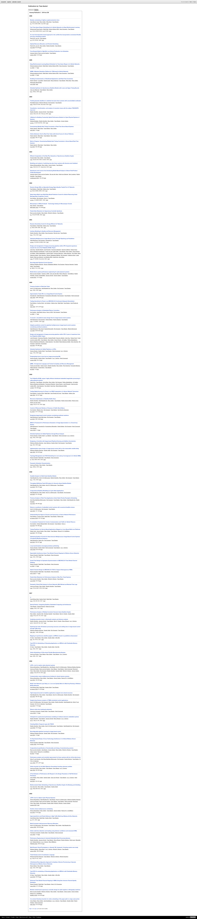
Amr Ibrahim (33, 198)
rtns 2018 (32, 487)
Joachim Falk (40, 613)
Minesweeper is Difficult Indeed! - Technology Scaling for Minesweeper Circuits (51, 203)
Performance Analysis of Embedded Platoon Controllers (44, 310)
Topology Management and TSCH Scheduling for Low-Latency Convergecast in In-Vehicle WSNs (55, 455)
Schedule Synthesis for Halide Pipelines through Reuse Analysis (47, 433)
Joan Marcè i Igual (34, 21)
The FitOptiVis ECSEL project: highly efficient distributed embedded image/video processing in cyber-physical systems (55, 379)
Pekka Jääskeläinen (41, 253)
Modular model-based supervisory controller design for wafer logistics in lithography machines (55, 889)
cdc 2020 (32, 330)
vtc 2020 (32, 314)
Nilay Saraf (41, 328)
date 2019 (32, 395)
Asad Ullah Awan (42, 417)
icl (30, 227)
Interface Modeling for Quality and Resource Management (45, 231)
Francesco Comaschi (35, 711)
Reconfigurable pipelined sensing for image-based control (45, 731)
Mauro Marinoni (54, 80)
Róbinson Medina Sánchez (36, 264)
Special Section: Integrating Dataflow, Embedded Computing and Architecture (50, 604)
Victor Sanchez (42, 255)
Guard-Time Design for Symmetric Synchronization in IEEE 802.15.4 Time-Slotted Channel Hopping (53, 561)
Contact (8, 917)
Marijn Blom (42, 849)
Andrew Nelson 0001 (54, 29)
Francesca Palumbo (56, 249)
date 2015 (32, 904)
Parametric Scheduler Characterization (40, 463)
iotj (31, 31)
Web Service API (24, 917)
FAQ (34, 917)
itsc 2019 (32, 411)
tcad (31, 159)
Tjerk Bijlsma (71, 273)
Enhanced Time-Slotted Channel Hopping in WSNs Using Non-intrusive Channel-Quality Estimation (53, 881)
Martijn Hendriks (50, 45)
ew (30, 819)
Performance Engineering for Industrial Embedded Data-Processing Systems (50, 838)
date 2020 (32, 297)
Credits (13, 917)
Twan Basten (55, 21)
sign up (36, 908)
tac (31, 214)
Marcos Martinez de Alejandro (37, 251)
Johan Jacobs (33, 751)
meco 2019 (33, 430)
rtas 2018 (32, 503)
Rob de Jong (57, 233)
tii (30, 459)
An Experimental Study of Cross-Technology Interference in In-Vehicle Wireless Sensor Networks (53, 739)
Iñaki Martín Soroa (41, 312)
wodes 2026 (33, 55)
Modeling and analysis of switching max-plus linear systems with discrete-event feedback (54, 163)
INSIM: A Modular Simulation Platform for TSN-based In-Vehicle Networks (49, 71)
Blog (30, 917)
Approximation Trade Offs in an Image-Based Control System (46, 293)
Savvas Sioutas (34, 351)
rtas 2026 (32, 47)
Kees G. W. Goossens (56, 884)
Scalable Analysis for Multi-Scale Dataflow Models (43, 476)
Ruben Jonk (33, 531)
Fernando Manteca (75, 365)
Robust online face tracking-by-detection (41, 709)
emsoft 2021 (33, 277)
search (19, 1)
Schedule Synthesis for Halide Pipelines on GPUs (43, 349)
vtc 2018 (32, 566)
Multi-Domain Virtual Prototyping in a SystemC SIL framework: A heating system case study (54, 847)
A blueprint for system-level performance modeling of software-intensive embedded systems (54, 716)
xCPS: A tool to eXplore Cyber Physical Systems (42, 797)
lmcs (31, 235)
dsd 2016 (32, 781)
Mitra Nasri (49, 21)
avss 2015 (32, 834)
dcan (31, 601)
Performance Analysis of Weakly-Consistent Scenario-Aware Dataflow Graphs (50, 612)
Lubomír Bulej (49, 253)
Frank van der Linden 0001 (52, 251)
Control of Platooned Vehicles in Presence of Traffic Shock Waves (47, 408)
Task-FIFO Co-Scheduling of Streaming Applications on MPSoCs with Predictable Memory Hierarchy (53, 644)
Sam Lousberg (72, 174)
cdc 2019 (32, 419)
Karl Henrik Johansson (63, 409)
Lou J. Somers (64, 351)
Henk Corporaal (75, 295)
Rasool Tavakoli (34, 457)
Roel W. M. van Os (34, 38)
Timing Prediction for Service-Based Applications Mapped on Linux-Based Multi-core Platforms (55, 529)
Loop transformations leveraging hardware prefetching (44, 545)
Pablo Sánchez (33, 367)
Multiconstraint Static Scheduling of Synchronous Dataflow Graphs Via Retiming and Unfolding (55, 784)
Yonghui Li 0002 (45, 273)
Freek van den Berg (35, 365)
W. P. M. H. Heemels (40, 704)
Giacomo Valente (66, 249)
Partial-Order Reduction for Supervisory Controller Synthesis (46, 211)
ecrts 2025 (32, 84)
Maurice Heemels (69, 264)
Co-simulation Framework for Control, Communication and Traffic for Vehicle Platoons (52, 522)
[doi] (47, 23)
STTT (31, 113)
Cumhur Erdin (40, 303)
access (32, 123)
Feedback (38, 917)
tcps (31, 444)
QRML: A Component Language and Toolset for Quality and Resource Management (52, 363)
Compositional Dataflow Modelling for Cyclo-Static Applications (47, 490)
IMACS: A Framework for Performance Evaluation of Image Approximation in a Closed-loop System (53, 423)
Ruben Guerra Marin (66, 400)
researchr (3, 1)
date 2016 (32, 770)
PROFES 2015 (33, 843)
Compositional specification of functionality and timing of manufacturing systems (51, 748)
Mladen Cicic (40, 409)
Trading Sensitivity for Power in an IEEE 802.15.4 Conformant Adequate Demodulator (52, 301)
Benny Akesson (63, 273)
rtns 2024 (32, 137)
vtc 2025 (32, 67)
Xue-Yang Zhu (33, 786)
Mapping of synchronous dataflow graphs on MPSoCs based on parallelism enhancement (53, 635)
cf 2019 (32, 387)
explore (9, 1)
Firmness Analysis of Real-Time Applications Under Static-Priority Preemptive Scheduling (53, 498)
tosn (31, 557)
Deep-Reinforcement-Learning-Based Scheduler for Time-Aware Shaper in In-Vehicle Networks (55, 64)
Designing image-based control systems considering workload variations (49, 415)
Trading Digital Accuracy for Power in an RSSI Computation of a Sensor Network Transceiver (54, 391)
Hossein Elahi (33, 157)
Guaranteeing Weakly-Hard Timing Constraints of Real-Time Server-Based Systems (52, 126)
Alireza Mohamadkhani (35, 165)
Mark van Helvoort (38, 257)
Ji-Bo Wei (57, 637)
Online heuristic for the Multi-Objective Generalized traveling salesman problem (51, 766)
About (3, 917)
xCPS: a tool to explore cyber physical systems (42, 665)
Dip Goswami (51, 102)
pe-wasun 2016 (34, 689)
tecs (31, 91)
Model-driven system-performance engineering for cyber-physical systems (49, 271)
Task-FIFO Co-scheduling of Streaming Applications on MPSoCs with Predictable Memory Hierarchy (53, 872)
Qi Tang (32, 637)
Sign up (194, 1)
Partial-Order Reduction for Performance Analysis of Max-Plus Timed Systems (50, 577)
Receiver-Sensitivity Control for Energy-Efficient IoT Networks (46, 223)
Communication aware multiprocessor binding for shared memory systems (49, 676)
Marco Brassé (65, 621)
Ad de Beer (61, 257)
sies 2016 (32, 680)
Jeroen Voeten (64, 121)
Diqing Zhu (41, 540)
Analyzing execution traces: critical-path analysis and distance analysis (49, 619)
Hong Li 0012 (49, 312)
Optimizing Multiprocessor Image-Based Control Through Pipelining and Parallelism (52, 238)
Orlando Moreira (41, 606)
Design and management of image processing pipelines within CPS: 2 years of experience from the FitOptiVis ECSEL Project (55, 335)
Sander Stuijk (41, 351)
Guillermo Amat (71, 255)
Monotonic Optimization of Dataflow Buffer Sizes (43, 398)
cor (31, 40)
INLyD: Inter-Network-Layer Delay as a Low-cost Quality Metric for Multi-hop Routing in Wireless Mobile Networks (55, 684)
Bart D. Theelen (63, 613)
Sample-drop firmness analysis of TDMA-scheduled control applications (49, 700)
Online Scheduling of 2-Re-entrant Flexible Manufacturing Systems (47, 652)
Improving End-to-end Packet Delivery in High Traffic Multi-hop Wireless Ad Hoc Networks (53, 816)
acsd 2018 (32, 580)
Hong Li (46, 198)
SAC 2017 (32, 632)
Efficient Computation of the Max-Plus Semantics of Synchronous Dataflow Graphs (52, 156)
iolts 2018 (32, 511)
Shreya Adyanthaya (35, 667)
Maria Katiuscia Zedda (64, 341)
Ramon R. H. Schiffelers (63, 531)
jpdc (31, 639)
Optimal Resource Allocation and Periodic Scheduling (44, 43)
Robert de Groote (50, 606)
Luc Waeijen (48, 435)
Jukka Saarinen (67, 253)
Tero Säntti (74, 253)
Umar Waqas (42, 654)
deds (31, 104)
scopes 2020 (33, 360)
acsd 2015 (32, 877)
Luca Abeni (40, 80)
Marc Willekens (52, 842)
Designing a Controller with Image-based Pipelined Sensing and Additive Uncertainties (53, 441)
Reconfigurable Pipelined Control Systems (41, 262)
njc (31, 858)
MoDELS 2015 (33, 895)
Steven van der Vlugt (35, 402)
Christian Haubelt (48, 613)
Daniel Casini (47, 80)
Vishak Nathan (49, 319)
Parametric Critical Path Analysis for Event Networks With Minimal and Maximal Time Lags (53, 584)
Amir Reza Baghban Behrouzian (38, 500)
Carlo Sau (32, 249)
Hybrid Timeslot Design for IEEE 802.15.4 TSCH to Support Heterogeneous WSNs (51, 569)
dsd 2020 (32, 345)
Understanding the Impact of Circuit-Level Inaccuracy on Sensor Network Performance (53, 514)
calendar (14, 1)
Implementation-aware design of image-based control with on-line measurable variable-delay (54, 448)
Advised (36, 9)
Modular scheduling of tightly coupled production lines (44, 20)
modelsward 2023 (34, 178)
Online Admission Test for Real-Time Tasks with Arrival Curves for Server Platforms (52, 134)
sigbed (31, 672)
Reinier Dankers (65, 840)
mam (31, 259)
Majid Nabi (45, 29)
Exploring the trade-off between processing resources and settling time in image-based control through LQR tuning (55, 627)
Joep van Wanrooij (34, 89)
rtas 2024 (32, 146)
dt (30, 268)
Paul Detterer (33, 189)
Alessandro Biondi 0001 (36, 82)
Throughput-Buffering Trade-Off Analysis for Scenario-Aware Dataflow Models (50, 483)
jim (31, 23)
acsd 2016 (32, 727)
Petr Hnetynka (66, 365)
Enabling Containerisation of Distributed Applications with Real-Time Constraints (51, 78)
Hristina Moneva (36, 842)
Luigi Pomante (47, 249)
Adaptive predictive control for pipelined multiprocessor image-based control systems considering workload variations (53, 326)
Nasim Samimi (33, 80)
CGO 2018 (32, 549)
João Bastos (52, 667)
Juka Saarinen (40, 386)
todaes (31, 608)
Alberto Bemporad (72, 328)
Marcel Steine (33, 865)
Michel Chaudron (64, 856)
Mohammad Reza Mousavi (36, 856)
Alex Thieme (33, 205)
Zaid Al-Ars (55, 257)
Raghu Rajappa (57, 319)
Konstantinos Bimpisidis (51, 295)
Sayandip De (48, 240)
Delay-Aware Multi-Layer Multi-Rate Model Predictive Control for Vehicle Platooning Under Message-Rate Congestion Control (53, 195)
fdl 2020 (32, 369)
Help (17, 917)
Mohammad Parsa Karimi (36, 29)
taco (31, 352)
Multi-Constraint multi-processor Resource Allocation (44, 823)
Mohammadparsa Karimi (36, 65)
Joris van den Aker (54, 273)
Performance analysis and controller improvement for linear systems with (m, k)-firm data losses (55, 757)
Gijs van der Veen (54, 174)
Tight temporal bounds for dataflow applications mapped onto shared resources (51, 692)
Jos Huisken (47, 303)
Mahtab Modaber (34, 121)
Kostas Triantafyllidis (40, 275)
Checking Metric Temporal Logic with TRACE (42, 724)
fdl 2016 (32, 753)
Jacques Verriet (34, 53)
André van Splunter (63, 174)
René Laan (72, 840)
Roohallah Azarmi (34, 102)
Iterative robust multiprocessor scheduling (41, 808)
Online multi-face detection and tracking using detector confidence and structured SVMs (53, 830)
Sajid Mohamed (34, 240)
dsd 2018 (32, 494)
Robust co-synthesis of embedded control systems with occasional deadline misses (52, 507)
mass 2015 (33, 886)
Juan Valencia (47, 443)
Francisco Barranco (58, 253)
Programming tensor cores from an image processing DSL (45, 356)
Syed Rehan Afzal (34, 599)
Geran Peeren (76, 251)
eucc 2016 (32, 762)
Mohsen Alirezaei (43, 102)
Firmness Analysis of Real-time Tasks (40, 286)
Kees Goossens (63, 29)
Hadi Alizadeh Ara (46, 288)
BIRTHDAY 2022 (34, 207)
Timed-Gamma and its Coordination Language (42, 854)
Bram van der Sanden (43, 53)
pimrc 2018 (33, 573)
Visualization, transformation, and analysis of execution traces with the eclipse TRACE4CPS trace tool (54, 109)
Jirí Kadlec (32, 253)
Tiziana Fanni (73, 249)
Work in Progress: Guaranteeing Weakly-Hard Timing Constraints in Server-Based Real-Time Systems (54, 142)
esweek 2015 (33, 805)
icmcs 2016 (33, 713)
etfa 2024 (32, 130)
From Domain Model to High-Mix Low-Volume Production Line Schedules (49, 51)
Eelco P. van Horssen (35, 759)
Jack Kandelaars (48, 900)
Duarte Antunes (68, 759)
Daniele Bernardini (48, 328)
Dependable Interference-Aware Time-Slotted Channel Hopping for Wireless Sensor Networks (54, 553)
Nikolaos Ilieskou (34, 849)
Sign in (191, 1)
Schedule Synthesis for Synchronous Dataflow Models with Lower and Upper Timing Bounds (54, 88)
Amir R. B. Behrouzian (35, 288)
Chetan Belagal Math (42, 523)
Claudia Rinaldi (39, 249)
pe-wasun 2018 (34, 518)
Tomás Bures (41, 367)
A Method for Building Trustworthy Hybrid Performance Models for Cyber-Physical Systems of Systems (54, 118)
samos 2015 (33, 827)
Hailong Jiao (46, 189)
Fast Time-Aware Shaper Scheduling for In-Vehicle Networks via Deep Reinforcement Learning (55, 27)
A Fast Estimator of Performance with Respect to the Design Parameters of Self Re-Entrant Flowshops (53, 774)
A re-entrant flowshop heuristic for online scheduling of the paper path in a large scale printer (54, 899)
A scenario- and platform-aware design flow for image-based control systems (50, 317)
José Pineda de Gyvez (55, 393)
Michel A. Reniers (52, 213)
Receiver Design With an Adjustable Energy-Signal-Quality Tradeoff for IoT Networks (52, 187)
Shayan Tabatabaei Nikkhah (53, 255)
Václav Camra (43, 365)
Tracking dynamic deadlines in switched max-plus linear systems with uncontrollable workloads (55, 100)
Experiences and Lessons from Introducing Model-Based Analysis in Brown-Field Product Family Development (53, 171)
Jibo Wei (57, 647)
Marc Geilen (43, 21)
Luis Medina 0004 (48, 257)
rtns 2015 (32, 812)
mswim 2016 (33, 744)
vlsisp (31, 404)
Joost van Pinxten (34, 465)
